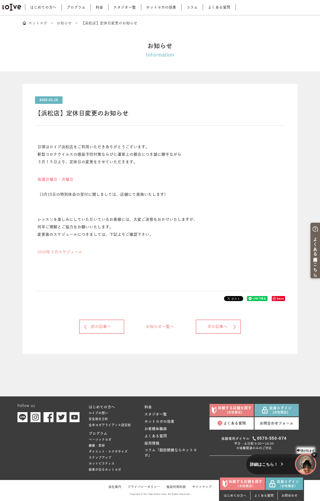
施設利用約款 (176, 487)
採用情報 (152, 443)
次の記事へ (218, 326)
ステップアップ (100, 457)
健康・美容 (97, 445)
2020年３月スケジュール (60, 252)
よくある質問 (219, 7)
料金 (99, 7)
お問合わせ (290, 495)
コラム (192, 7)
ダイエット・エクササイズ (108, 451)
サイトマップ (202, 487)
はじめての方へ (43, 7)
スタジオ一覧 (125, 7)
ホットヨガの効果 (161, 7)
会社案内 (115, 487)
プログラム (76, 7)
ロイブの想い (98, 413)
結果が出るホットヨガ (105, 469)
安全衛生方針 (98, 419)
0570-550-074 (272, 438)
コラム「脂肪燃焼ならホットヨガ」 (170, 452)
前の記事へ (101, 326)
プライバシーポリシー (144, 487)
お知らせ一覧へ (160, 326)
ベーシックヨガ (100, 439)
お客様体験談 (155, 429)
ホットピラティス (102, 463)
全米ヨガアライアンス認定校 (110, 425)
